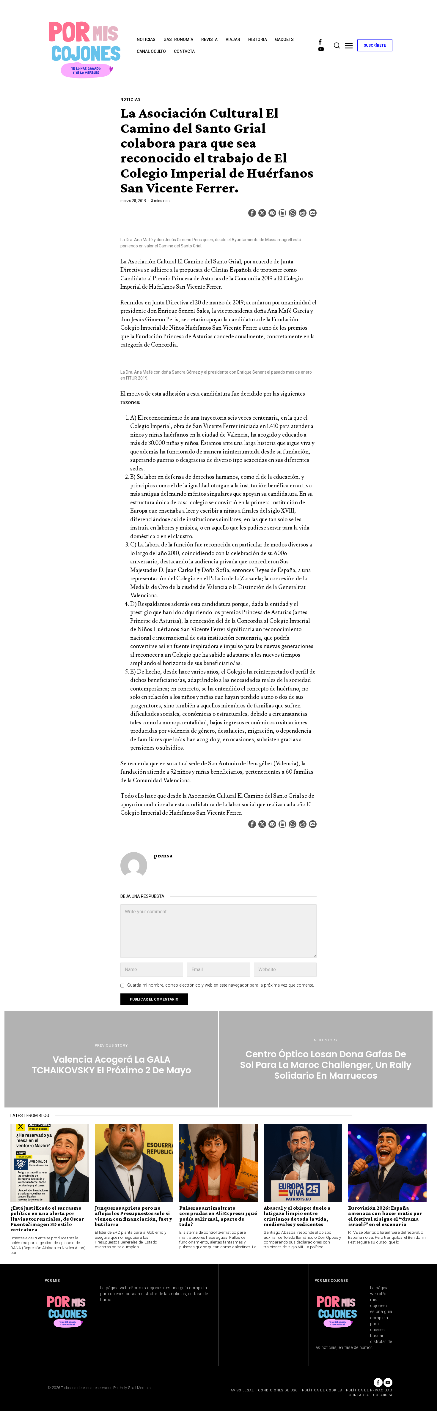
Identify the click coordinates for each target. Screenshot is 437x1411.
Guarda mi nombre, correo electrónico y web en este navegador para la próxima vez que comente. (220, 985)
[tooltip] (320, 41)
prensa (163, 855)
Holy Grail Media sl (136, 1387)
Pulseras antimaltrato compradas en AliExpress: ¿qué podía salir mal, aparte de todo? (218, 1216)
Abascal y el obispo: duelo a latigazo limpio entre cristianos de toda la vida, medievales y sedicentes (297, 1216)
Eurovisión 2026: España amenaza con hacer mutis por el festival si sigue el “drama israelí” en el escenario (385, 1216)
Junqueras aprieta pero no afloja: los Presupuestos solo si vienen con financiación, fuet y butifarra (133, 1216)
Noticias (130, 99)
